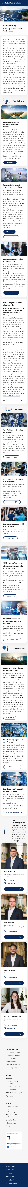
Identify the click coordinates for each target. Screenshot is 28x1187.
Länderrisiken (11, 1090)
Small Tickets (11, 1059)
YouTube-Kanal (11, 1183)
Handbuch (10, 1078)
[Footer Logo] (14, 1140)
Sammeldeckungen (13, 1052)
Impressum (10, 1173)
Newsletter (10, 1176)
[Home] (12, 2)
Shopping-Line (11, 1068)
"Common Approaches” (13, 589)
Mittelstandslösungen (14, 1093)
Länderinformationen (14, 1087)
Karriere (9, 1126)
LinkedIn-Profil (11, 1180)
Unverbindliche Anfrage (11, 1116)
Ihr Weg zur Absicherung (10, 1110)
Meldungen (10, 1096)
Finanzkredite (11, 1062)
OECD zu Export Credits (15, 391)
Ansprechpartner (12, 1106)
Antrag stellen (11, 1120)
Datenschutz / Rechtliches (11, 1168)
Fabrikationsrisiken (13, 1065)
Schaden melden (12, 1123)
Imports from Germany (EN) (12, 1082)
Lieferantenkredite (13, 1055)
